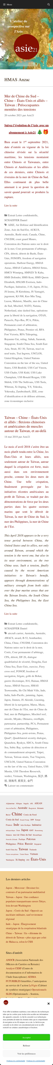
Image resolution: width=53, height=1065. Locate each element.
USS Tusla (40, 382)
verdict (8, 776)
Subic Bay (15, 747)
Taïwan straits (21, 757)
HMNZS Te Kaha (34, 272)
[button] (48, 1003)
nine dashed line (26, 310)
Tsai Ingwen (23, 353)
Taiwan (30, 348)
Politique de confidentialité (16, 1061)
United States (35, 766)
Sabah (31, 339)
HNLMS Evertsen (25, 282)
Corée (7, 652)
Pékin (36, 320)
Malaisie (17, 301)
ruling (23, 339)
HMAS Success (21, 685)
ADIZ (11, 225)
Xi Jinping (20, 386)
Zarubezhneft (23, 391)
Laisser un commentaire (21, 785)
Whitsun (8, 386)
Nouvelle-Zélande (11, 839)
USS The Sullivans (23, 382)
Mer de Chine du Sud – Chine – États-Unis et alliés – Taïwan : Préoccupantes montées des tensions (26, 103)
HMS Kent (28, 277)
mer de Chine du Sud (22, 834)
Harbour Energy (25, 263)
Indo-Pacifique (26, 825)
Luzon (7, 301)
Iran (18, 830)
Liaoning (39, 699)
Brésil (8, 815)
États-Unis (22, 666)
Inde (42, 690)
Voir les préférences (26, 1053)
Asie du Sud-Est (20, 229)
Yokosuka (9, 391)
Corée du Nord (30, 814)
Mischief (18, 305)
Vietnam (17, 776)
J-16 (30, 286)
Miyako (17, 719)
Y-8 (29, 386)
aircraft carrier (15, 633)
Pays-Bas (19, 320)
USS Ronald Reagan (28, 377)
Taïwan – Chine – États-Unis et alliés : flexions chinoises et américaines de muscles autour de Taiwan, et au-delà (25, 424)
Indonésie (21, 286)
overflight (39, 719)
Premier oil (32, 329)
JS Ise (44, 286)
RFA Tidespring (28, 334)
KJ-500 (20, 296)
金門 (30, 780)
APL (31, 803)
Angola (26, 803)
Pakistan (30, 839)
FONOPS (16, 258)
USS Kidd (23, 372)
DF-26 (22, 657)
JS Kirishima (23, 291)
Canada (33, 234)
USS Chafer (10, 372)
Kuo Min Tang (33, 296)
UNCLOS (36, 353)
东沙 (40, 776)
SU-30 (21, 348)
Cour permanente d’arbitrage (31, 248)
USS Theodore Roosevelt (26, 771)
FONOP (20, 671)
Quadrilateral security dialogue (29, 738)
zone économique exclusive (18, 401)
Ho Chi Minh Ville (29, 690)
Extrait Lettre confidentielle (22, 215)
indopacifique (10, 830)
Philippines (10, 329)
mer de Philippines (20, 714)
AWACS (8, 638)
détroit (14, 253)
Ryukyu (21, 742)
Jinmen (16, 699)
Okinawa (27, 719)
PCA (28, 320)
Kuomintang (39, 830)
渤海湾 (12, 780)
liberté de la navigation (16, 704)
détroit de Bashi (27, 253)
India (7, 695)
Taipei (40, 752)
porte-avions (28, 733)
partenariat (10, 723)
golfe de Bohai (33, 676)
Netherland (10, 310)
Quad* (7, 738)
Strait (13, 348)
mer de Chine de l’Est (16, 709)
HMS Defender (12, 277)
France (9, 824)
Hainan (35, 680)
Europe (37, 820)
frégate (20, 676)
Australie (9, 234)
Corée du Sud (12, 819)
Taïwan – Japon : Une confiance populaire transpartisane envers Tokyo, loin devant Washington (26, 901)
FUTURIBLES (13, 981)
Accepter (26, 1037)
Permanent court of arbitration (20, 325)
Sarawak (40, 339)
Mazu (41, 704)
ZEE (34, 391)
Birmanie (40, 808)
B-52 (25, 638)
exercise (33, 666)
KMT (31, 830)
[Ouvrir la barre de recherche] (48, 4)
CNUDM (9, 239)
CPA (6, 253)
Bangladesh (32, 808)
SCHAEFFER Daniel (15, 220)
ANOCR (10, 960)
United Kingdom (13, 358)
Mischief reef (39, 714)
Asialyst (10, 968)
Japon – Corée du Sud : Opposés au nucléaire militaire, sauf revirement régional (24, 915)
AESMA (32, 976)
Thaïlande (33, 849)
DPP (32, 820)
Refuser (26, 1045)
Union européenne (12, 854)
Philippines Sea (12, 733)
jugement (9, 296)
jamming (30, 695)
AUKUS (34, 229)
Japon (37, 286)
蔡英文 (22, 780)
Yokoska (37, 386)
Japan (40, 695)
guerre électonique (14, 680)
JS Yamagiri (37, 291)
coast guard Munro (26, 239)
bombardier (35, 638)
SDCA (30, 742)
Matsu (33, 704)
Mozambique (37, 835)
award (18, 638)
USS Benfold (19, 367)
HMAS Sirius (39, 267)
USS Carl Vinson (37, 367)
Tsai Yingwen (37, 757)
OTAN (42, 315)
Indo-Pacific (17, 695)
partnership (23, 723)
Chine (41, 234)
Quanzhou (9, 742)
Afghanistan (10, 803)
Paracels (8, 320)
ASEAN (38, 803)
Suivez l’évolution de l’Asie (21, 125)
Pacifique (22, 839)
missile (8, 719)
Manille (27, 301)
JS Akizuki (27, 699)
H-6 (28, 680)
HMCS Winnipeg (13, 272)
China (7, 642)
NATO (27, 305)
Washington (30, 776)
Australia (29, 633)
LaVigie (33, 985)
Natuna (36, 305)
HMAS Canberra (22, 267)
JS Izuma (9, 291)
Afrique (19, 803)
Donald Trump (24, 820)
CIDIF (18, 968)
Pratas (21, 329)
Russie (29, 844)
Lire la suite (10, 205)
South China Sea (25, 344)
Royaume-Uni (11, 339)
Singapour (9, 344)
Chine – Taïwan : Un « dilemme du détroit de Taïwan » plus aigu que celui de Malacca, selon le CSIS (26, 937)
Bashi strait (21, 234)
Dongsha (36, 661)
